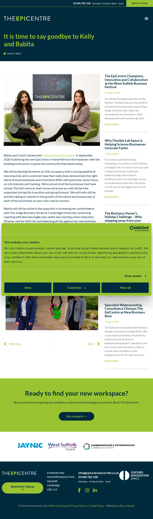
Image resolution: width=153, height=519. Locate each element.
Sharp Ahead (127, 505)
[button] (146, 18)
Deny (28, 287)
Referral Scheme (58, 505)
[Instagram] (87, 490)
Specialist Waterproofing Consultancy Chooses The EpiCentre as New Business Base (125, 310)
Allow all (125, 287)
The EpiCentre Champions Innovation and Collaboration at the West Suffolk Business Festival (126, 81)
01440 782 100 (88, 477)
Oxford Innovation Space (58, 155)
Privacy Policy (78, 505)
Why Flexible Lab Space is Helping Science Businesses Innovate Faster (125, 144)
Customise (74, 287)
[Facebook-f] (79, 490)
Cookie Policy (96, 505)
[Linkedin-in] (95, 490)
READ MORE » (112, 124)
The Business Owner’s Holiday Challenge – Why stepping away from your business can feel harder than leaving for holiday (126, 220)
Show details (132, 276)
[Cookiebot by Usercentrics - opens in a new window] (132, 229)
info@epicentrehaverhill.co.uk (98, 473)
